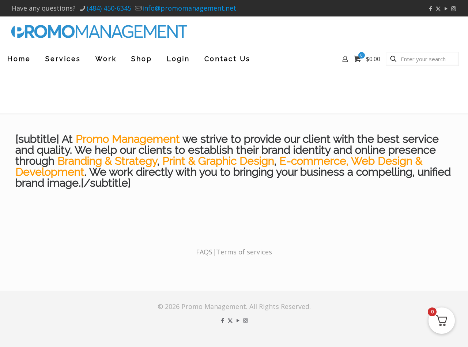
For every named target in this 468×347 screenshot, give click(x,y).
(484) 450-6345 (109, 8)
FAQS (204, 251)
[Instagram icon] (453, 8)
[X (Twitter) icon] (438, 8)
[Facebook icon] (430, 8)
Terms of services (244, 251)
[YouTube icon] (446, 8)
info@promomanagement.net (189, 8)
